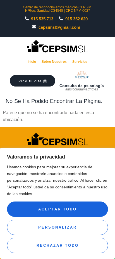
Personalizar (57, 227)
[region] (57, 203)
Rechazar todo (58, 245)
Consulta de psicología (81, 85)
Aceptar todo (57, 209)
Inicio (32, 62)
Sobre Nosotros (54, 62)
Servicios (79, 62)
